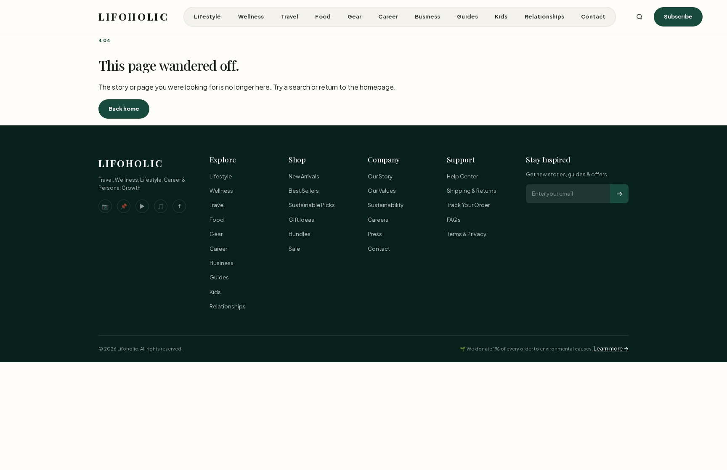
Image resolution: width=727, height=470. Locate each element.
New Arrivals (304, 176)
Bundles (299, 234)
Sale (294, 248)
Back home (124, 108)
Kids (501, 16)
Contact (593, 16)
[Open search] (639, 16)
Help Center (462, 176)
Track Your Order (468, 205)
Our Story (380, 176)
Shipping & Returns (471, 190)
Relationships (545, 16)
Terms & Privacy (466, 234)
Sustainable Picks (312, 205)
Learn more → (611, 348)
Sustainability (385, 205)
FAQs (454, 219)
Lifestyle (207, 16)
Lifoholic (133, 16)
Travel (290, 16)
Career (388, 16)
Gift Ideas (301, 219)
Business (427, 16)
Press (375, 234)
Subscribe (678, 16)
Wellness (251, 16)
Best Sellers (304, 190)
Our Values (382, 190)
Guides (467, 16)
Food (323, 16)
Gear (355, 16)
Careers (378, 219)
